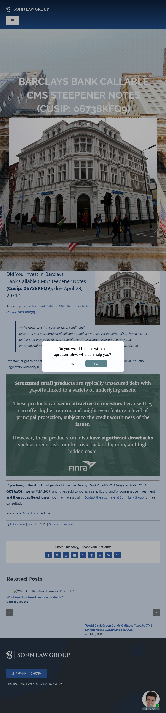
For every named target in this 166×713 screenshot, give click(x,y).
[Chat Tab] (83, 356)
